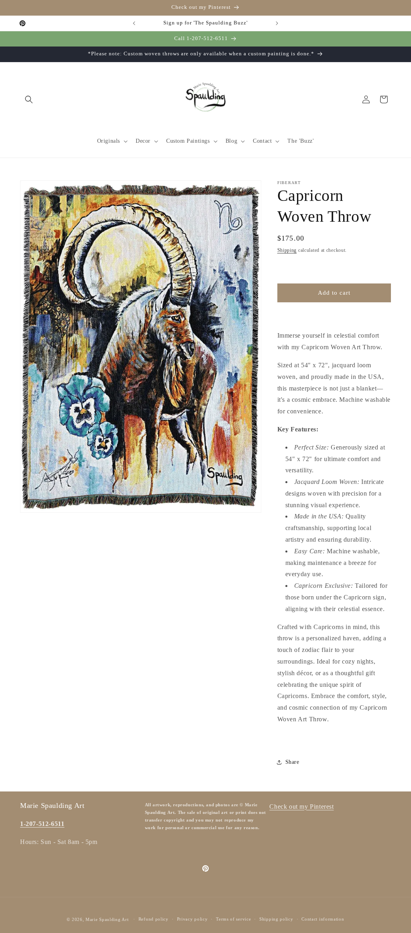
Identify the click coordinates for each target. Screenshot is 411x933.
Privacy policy (192, 919)
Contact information (322, 919)
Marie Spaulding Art (106, 919)
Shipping (287, 250)
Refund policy (153, 919)
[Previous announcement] (134, 23)
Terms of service (233, 919)
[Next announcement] (277, 23)
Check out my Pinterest (301, 806)
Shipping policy (276, 919)
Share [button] (292, 762)
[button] (29, 99)
